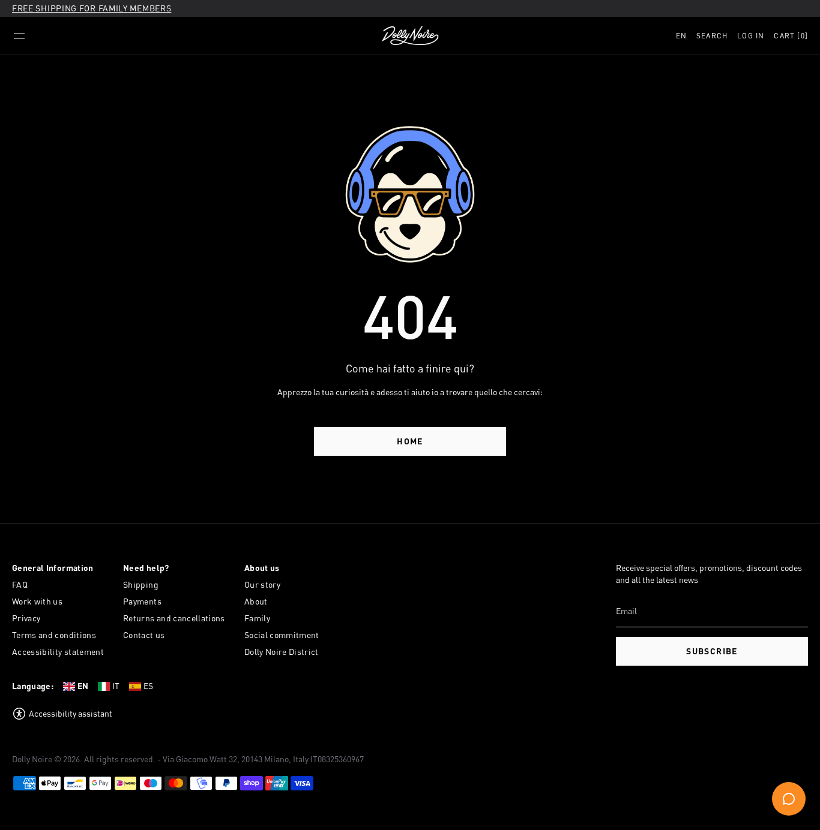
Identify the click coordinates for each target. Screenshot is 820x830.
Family (257, 618)
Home (410, 441)
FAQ (20, 584)
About (256, 601)
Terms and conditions (54, 635)
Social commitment (281, 635)
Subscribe (712, 651)
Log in (750, 35)
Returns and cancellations (174, 618)
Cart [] (791, 35)
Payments (142, 601)
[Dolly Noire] (410, 36)
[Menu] (19, 36)
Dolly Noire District (281, 651)
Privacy (26, 618)
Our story (262, 584)
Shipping (140, 584)
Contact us (144, 635)
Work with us (37, 601)
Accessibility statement (58, 651)
